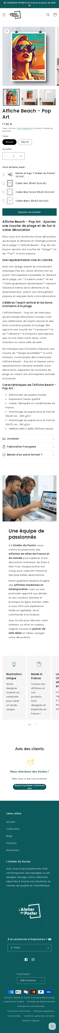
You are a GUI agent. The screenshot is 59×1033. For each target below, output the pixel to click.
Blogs (9, 836)
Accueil (10, 821)
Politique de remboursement (41, 1001)
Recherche (12, 850)
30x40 (9, 142)
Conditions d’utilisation (19, 1011)
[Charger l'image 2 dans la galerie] (29, 97)
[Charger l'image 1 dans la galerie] (11, 97)
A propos (11, 843)
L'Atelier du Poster (21, 997)
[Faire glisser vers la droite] (36, 724)
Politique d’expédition (44, 1011)
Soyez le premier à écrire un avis (30, 787)
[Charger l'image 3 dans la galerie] (47, 97)
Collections (13, 828)
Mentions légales (30, 1020)
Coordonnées (14, 1016)
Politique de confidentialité (31, 1006)
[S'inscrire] (47, 947)
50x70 (25, 142)
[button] (3, 14)
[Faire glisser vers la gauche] (22, 724)
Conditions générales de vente (39, 1016)
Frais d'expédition (25, 128)
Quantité (7, 149)
